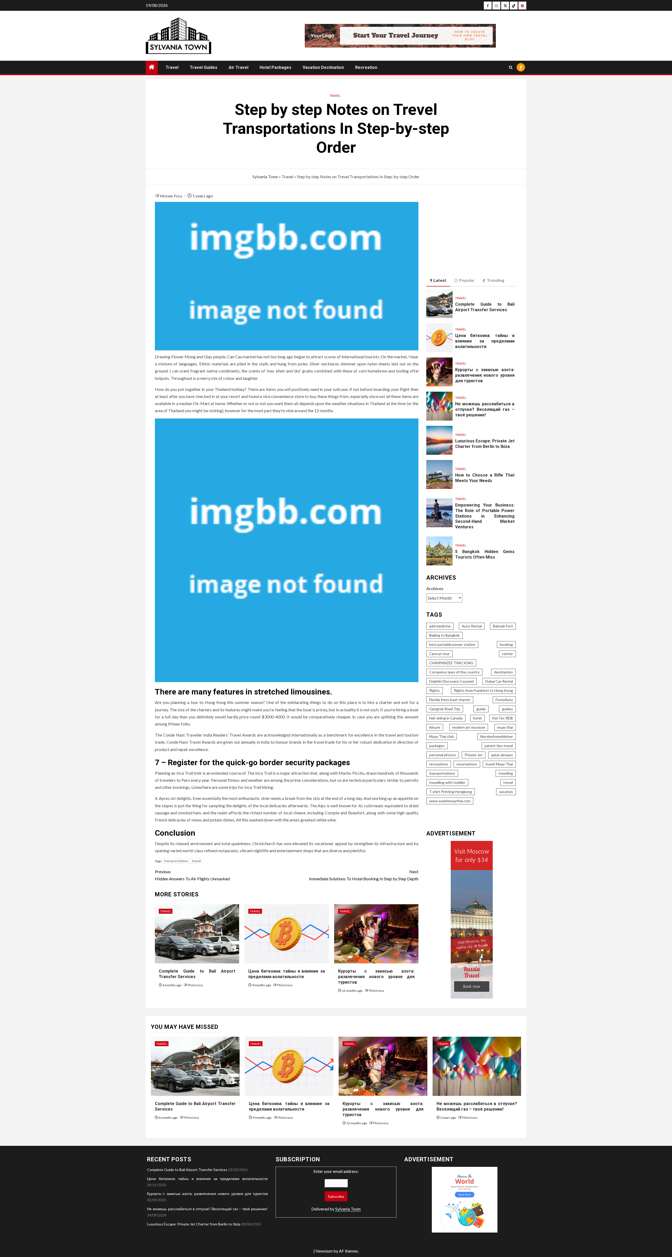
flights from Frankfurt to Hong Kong (483, 690)
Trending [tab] (495, 280)
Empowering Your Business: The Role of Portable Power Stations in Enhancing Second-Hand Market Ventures (484, 516)
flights (434, 690)
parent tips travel (499, 745)
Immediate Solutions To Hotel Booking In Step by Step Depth (363, 875)
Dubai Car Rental (499, 681)
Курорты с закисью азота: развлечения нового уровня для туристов (376, 977)
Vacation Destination (323, 67)
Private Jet (473, 755)
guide (481, 709)
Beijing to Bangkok (444, 635)
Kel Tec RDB (502, 718)
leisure (434, 727)
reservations (466, 764)
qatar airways (502, 755)
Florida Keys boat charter (449, 699)
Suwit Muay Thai (499, 764)
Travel (172, 67)
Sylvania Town (265, 176)
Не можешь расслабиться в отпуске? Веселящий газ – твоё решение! (484, 409)
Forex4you (504, 699)
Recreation (366, 67)
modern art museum (468, 727)
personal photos (442, 755)
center (507, 653)
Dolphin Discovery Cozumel (451, 681)
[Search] (510, 67)
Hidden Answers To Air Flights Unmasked (192, 875)
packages (437, 745)
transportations (176, 861)
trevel (196, 861)
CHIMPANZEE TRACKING (451, 663)
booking (506, 644)
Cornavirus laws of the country (454, 672)
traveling (505, 773)
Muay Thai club (441, 736)
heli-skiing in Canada (446, 718)
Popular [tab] (467, 280)
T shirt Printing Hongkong (450, 791)
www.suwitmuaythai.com (449, 801)
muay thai (505, 727)
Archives (434, 588)
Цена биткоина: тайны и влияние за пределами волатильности (286, 974)
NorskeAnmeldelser (496, 736)
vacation (506, 791)
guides (507, 709)
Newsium (324, 1250)
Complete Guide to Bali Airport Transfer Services (187, 1169)
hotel (477, 718)
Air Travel (238, 67)
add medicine (440, 626)
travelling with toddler (447, 782)
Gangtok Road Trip (444, 709)
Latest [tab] (439, 280)
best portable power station (452, 644)
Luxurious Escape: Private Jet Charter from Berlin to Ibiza (193, 1224)
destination (503, 672)
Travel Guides (203, 67)
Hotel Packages (275, 67)
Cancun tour (439, 653)
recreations (438, 764)
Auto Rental (472, 626)
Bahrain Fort (503, 626)
